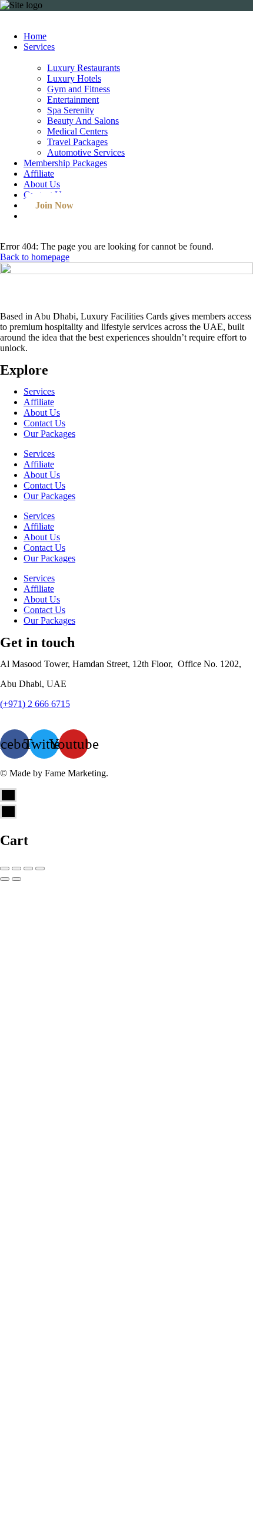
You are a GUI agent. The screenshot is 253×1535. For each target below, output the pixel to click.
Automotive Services (86, 152)
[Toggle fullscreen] (28, 868)
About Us (42, 184)
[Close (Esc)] (4, 868)
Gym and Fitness (78, 89)
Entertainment (73, 100)
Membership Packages (65, 163)
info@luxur (21, 714)
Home (35, 36)
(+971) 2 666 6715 (35, 704)
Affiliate (39, 174)
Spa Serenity (70, 110)
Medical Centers (77, 131)
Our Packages (49, 434)
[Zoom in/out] (40, 868)
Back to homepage (34, 257)
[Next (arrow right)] (16, 879)
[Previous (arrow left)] (4, 879)
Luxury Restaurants (83, 68)
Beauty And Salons (83, 121)
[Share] (16, 868)
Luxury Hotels (74, 78)
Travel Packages (77, 142)
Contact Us (44, 423)
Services (39, 47)
